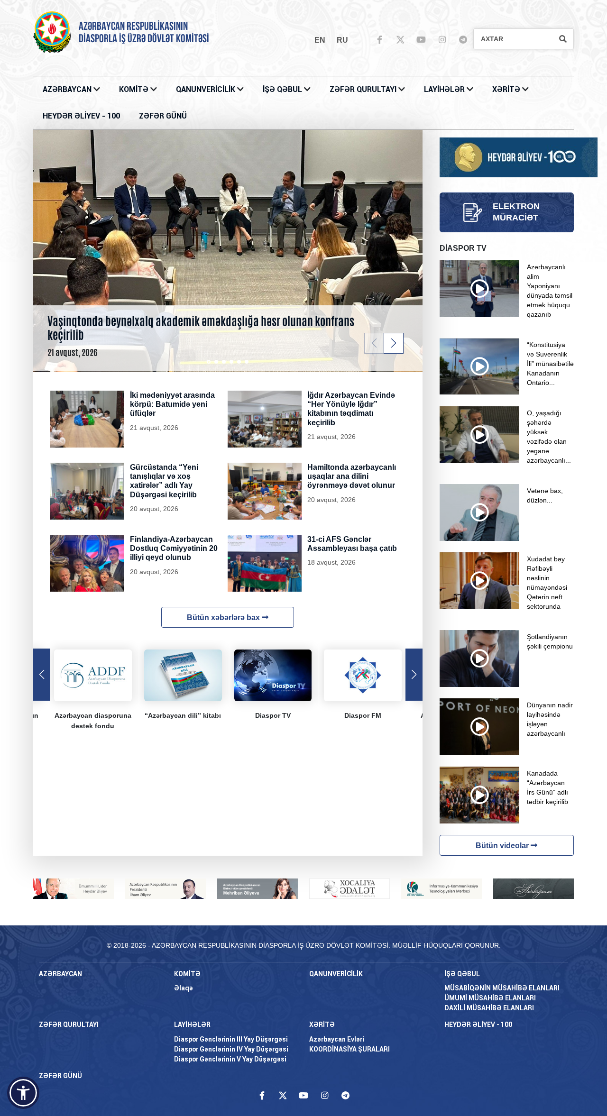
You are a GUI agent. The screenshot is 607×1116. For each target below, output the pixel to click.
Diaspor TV (273, 715)
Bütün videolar (503, 846)
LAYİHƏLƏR (445, 89)
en (319, 40)
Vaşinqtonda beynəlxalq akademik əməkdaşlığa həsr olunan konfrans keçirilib (200, 328)
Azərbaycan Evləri (336, 1039)
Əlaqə (183, 988)
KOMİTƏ (133, 89)
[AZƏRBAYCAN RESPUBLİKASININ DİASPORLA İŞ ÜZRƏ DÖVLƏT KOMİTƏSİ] (52, 31)
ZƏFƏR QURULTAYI (364, 89)
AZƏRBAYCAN (68, 89)
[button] (394, 343)
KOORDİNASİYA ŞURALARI (349, 1049)
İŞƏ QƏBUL (283, 89)
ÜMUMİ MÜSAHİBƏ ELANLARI (490, 998)
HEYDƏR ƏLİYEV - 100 (81, 115)
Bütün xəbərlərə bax (224, 617)
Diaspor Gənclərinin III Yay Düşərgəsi (231, 1039)
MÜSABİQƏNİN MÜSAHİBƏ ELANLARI (502, 988)
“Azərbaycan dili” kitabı (183, 715)
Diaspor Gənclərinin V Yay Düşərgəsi (230, 1059)
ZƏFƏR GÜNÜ (163, 115)
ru (342, 40)
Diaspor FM (362, 715)
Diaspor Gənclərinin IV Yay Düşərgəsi (231, 1049)
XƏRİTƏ (506, 89)
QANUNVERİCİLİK (206, 89)
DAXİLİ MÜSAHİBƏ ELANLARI (489, 1008)
